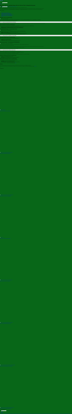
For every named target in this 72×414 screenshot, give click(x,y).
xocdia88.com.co (61, 413)
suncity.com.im (42, 413)
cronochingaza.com (5, 413)
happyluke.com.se (45, 413)
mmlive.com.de (40, 413)
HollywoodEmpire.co (24, 413)
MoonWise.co (18, 413)
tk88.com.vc (51, 413)
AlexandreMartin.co (15, 413)
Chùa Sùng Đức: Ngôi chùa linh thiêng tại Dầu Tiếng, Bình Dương (5, 153)
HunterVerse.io (27, 413)
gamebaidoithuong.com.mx (67, 413)
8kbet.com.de (58, 413)
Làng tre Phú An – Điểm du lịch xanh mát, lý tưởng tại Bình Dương (5, 238)
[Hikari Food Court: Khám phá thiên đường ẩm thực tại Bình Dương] (6, 322)
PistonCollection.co (1, 413)
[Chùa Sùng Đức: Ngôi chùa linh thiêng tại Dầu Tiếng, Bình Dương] (6, 152)
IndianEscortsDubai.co (12, 413)
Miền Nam (2, 412)
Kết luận (2, 16)
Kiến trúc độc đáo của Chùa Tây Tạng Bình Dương (6, 13)
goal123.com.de (34, 413)
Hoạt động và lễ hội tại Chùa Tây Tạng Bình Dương (6, 14)
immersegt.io (8, 413)
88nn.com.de (49, 413)
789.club (71, 413)
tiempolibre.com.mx (31, 413)
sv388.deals (64, 413)
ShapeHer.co (21, 413)
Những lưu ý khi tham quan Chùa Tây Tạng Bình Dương (7, 15)
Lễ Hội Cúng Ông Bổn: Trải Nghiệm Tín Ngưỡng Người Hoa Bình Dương (6, 408)
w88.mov (56, 413)
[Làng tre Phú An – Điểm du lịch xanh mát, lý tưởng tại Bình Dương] (2, 237)
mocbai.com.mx (37, 413)
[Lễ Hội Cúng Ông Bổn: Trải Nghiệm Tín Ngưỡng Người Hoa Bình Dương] (7, 407)
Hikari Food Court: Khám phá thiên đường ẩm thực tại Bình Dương (5, 323)
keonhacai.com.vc (54, 413)
